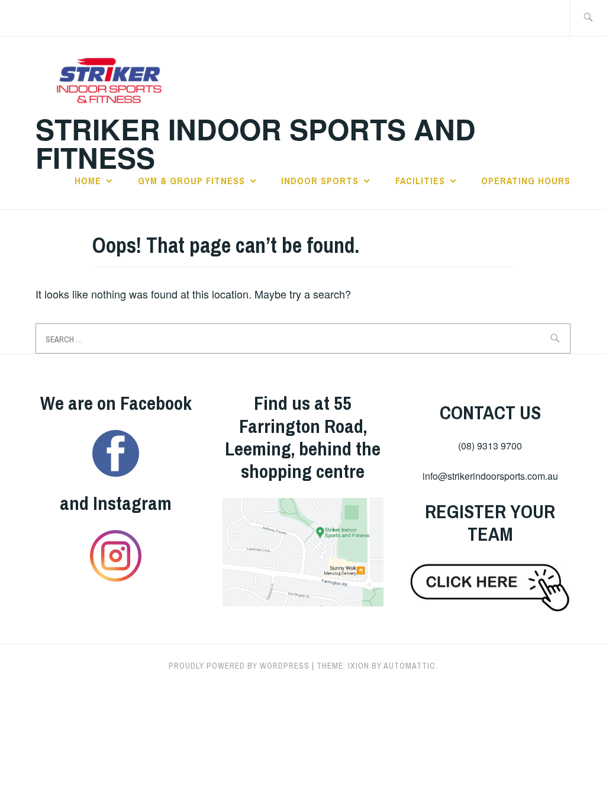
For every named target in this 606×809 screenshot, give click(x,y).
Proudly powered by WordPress (239, 665)
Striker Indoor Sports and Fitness (256, 143)
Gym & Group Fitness (191, 180)
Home (88, 180)
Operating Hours (525, 180)
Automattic (409, 665)
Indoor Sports (320, 180)
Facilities (420, 180)
